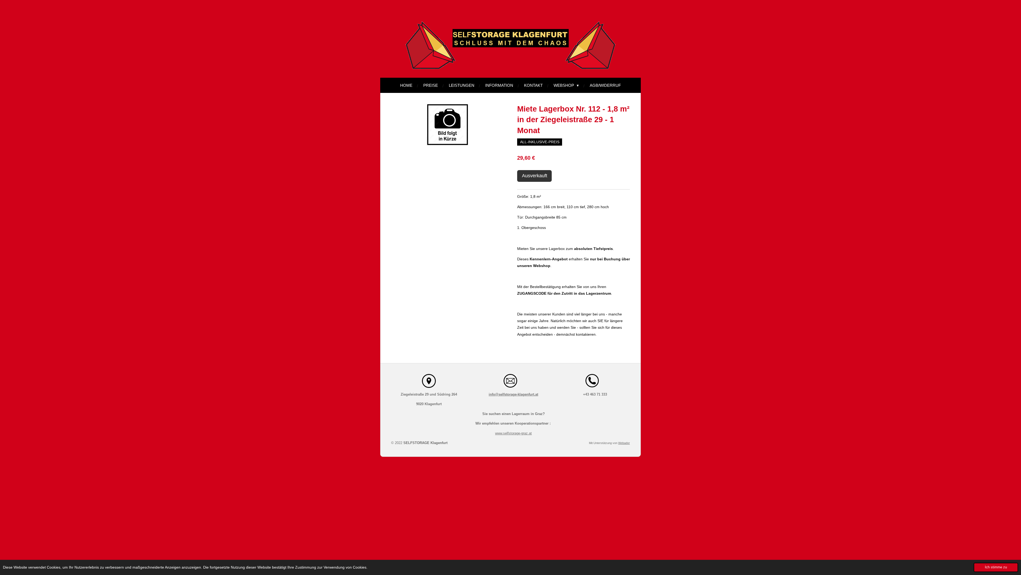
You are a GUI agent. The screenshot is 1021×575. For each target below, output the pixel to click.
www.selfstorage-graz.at (513, 433)
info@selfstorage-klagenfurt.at (513, 394)
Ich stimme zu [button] (996, 567)
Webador (624, 443)
